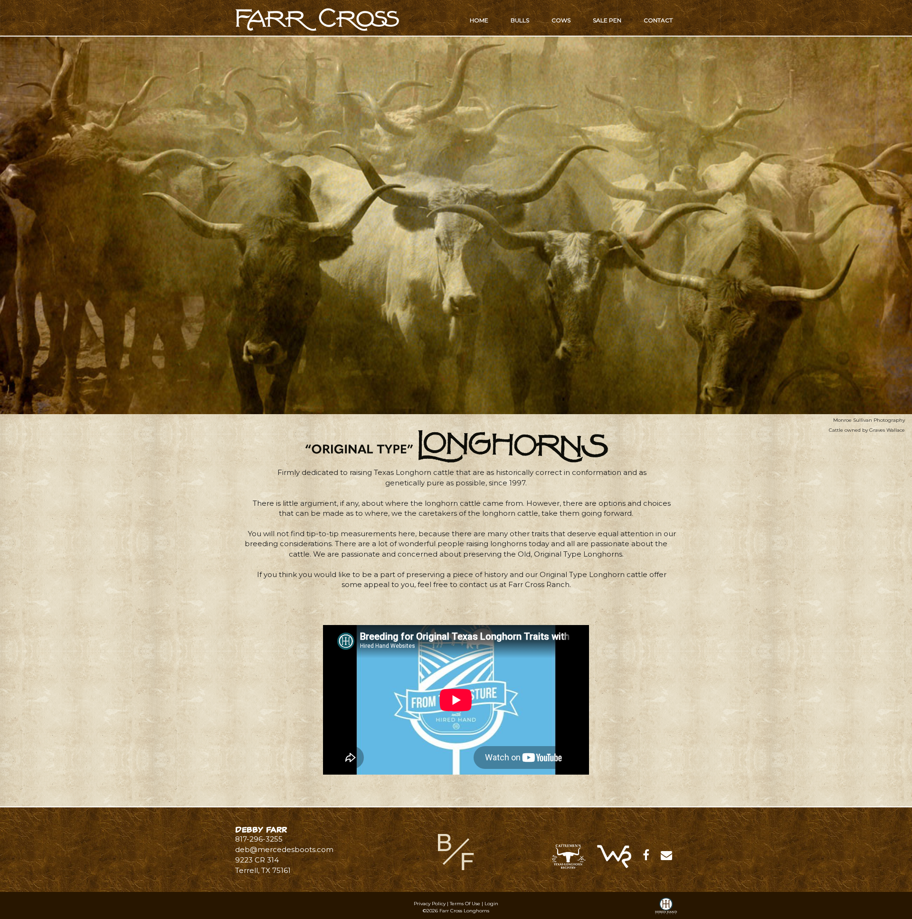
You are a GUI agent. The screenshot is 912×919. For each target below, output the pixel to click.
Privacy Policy (430, 903)
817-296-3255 (259, 838)
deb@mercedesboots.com (284, 849)
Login (491, 903)
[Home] (456, 851)
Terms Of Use (465, 903)
